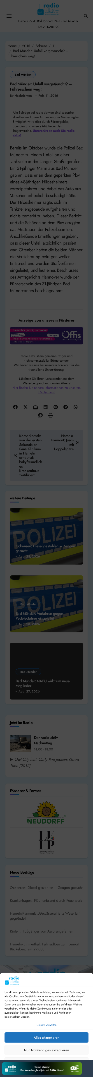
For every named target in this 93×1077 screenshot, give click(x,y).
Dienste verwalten (46, 1025)
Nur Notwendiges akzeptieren (46, 1050)
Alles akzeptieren (46, 1037)
